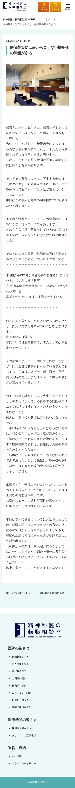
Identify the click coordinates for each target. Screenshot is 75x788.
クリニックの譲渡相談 (24, 735)
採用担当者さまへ (21, 728)
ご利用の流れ (19, 678)
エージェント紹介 (21, 692)
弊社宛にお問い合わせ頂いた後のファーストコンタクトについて (22, 593)
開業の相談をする (21, 707)
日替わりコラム (20, 700)
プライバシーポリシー (24, 763)
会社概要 (17, 756)
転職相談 (44, 9)
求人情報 (55, 9)
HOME (19, 19)
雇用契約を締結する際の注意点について (56, 593)
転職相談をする (20, 656)
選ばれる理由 (19, 671)
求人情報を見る (20, 664)
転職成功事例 (19, 685)
